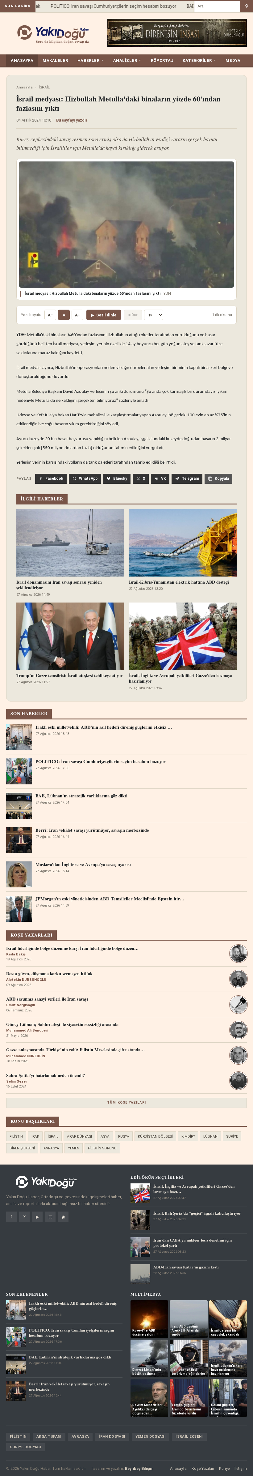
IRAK (35, 1136)
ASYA (105, 1136)
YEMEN (73, 1148)
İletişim (240, 1468)
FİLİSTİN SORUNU (102, 1148)
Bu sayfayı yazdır (72, 120)
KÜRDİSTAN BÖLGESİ (155, 1136)
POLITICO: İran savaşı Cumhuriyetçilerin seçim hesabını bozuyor (103, 6)
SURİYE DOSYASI (25, 1447)
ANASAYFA (22, 60)
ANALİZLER (127, 60)
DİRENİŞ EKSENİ (22, 1148)
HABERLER (90, 60)
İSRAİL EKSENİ (189, 1436)
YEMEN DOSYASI (150, 1436)
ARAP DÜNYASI (79, 1136)
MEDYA (233, 60)
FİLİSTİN (16, 1136)
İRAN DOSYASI (112, 1436)
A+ (77, 315)
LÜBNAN (210, 1136)
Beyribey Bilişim (139, 1468)
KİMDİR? (188, 1136)
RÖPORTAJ (162, 60)
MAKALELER (55, 60)
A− (50, 315)
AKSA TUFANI (49, 1436)
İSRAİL (44, 87)
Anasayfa (24, 87)
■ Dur (133, 314)
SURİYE (232, 1136)
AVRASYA (51, 1148)
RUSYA (123, 1136)
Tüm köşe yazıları (126, 1103)
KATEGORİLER (199, 60)
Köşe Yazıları (203, 1468)
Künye (224, 1468)
